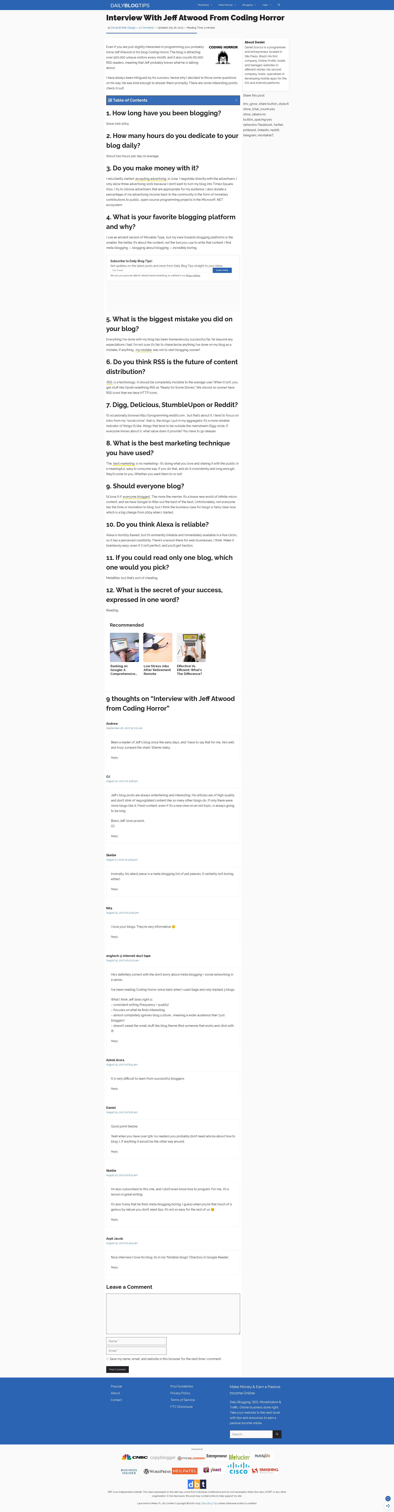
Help (265, 5)
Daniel (115, 27)
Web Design (128, 27)
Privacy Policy (180, 1393)
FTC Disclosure (181, 1407)
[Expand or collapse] (236, 100)
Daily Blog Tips (209, 1503)
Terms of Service (182, 1400)
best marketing (124, 463)
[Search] (277, 1434)
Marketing (203, 5)
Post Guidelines (181, 1386)
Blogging (248, 5)
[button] (279, 5)
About (115, 1393)
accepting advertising (150, 179)
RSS (109, 382)
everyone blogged (136, 497)
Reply (114, 757)
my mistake (144, 350)
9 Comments (146, 27)
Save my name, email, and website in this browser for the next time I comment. (165, 1359)
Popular (116, 1386)
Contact (116, 1400)
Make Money (226, 5)
